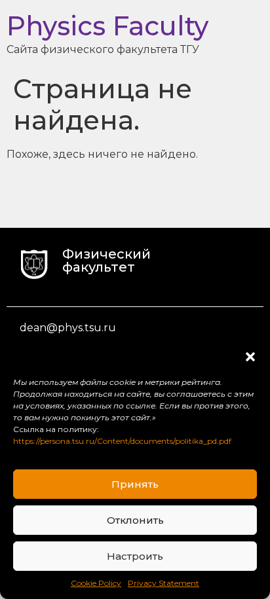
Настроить (135, 556)
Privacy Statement (163, 583)
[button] (250, 356)
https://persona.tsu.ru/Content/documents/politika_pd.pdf (122, 441)
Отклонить (135, 520)
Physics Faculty (107, 26)
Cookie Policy (96, 583)
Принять (135, 484)
